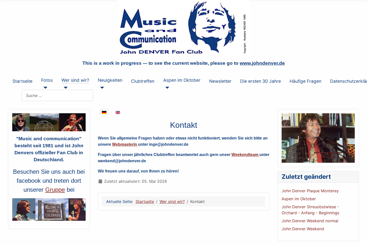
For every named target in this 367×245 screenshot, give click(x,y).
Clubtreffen (142, 81)
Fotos (47, 80)
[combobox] (57, 95)
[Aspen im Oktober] (166, 88)
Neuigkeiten (110, 80)
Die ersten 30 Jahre (260, 81)
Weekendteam (245, 154)
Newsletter (220, 81)
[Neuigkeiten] (101, 88)
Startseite (22, 81)
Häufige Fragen (305, 81)
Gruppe (55, 189)
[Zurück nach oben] (358, 235)
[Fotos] (44, 88)
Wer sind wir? (75, 80)
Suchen (15, 95)
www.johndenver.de (262, 63)
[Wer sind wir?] (64, 88)
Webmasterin (125, 144)
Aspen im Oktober (181, 80)
